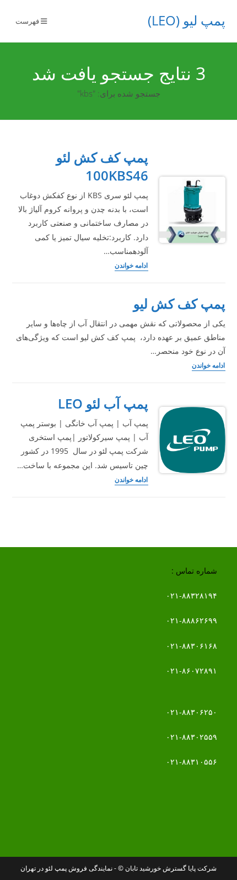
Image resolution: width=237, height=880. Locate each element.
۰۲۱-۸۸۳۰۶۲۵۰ (191, 712)
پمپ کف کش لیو (179, 303)
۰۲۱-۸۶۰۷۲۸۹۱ (191, 670)
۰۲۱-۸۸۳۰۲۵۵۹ (191, 736)
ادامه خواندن (131, 266)
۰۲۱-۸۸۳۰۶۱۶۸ (191, 645)
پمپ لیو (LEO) (186, 20)
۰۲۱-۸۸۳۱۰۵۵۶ (191, 761)
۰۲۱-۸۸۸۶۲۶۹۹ (191, 620)
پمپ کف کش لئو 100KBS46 (102, 166)
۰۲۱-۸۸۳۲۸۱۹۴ (191, 595)
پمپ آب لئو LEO (103, 403)
